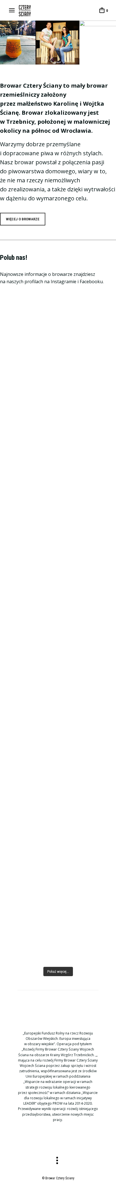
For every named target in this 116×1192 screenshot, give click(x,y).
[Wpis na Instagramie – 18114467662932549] (58, 586)
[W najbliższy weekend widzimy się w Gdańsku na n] (58, 536)
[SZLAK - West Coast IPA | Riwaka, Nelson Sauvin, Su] (58, 636)
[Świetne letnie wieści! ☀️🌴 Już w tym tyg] (58, 808)
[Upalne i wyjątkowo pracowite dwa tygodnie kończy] (58, 918)
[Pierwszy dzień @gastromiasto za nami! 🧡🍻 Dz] (58, 711)
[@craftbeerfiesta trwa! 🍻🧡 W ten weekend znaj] (58, 469)
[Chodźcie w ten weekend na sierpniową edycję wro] (58, 368)
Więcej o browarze (22, 219)
